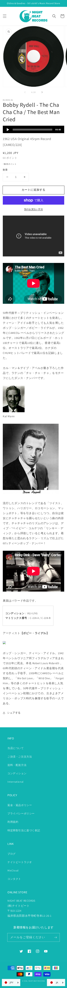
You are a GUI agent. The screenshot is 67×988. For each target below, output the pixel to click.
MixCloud (13, 870)
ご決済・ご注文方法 (19, 756)
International (15, 781)
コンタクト (14, 878)
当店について (15, 748)
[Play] (8, 129)
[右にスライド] (42, 92)
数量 (5, 169)
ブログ (11, 853)
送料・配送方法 (16, 765)
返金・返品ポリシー (19, 805)
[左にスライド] (25, 92)
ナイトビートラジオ (19, 862)
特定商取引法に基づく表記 (23, 830)
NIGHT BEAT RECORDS (36, 981)
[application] (33, 129)
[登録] (55, 937)
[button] (5, 16)
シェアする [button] (14, 712)
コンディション (16, 773)
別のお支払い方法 (33, 209)
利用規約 (12, 821)
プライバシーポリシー (21, 813)
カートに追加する (33, 189)
